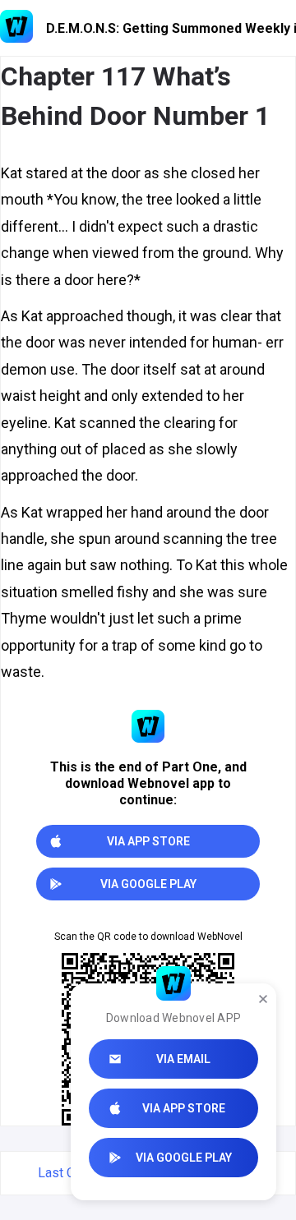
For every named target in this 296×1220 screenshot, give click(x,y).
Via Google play (184, 1157)
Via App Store (183, 1108)
